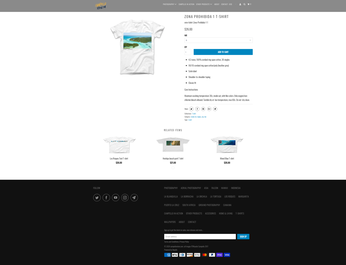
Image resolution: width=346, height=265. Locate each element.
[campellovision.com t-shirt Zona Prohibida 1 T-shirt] (137, 47)
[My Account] (240, 4)
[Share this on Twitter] (191, 109)
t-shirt (190, 119)
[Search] (244, 4)
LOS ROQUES (229, 196)
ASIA (206, 188)
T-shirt (194, 113)
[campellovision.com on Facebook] (107, 197)
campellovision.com (176, 246)
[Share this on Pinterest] (203, 109)
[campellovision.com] (107, 6)
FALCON (215, 188)
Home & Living (226, 213)
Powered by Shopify (170, 249)
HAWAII (224, 188)
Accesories (210, 213)
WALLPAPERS (170, 222)
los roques (198, 116)
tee (205, 116)
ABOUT (216, 4)
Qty (185, 47)
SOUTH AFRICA (189, 205)
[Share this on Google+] (209, 109)
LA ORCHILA (202, 196)
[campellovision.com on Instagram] (125, 197)
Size (185, 35)
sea (203, 116)
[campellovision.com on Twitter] (97, 197)
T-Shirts (240, 213)
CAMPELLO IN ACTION (186, 4)
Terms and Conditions (171, 241)
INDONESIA (236, 188)
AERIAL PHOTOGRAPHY (191, 188)
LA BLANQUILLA (171, 196)
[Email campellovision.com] (135, 197)
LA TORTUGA (215, 196)
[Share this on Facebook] (197, 109)
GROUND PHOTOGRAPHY (209, 205)
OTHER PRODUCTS (203, 4)
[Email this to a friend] (214, 109)
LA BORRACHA (187, 196)
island (192, 116)
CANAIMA (227, 205)
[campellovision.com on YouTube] (116, 197)
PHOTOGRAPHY (169, 4)
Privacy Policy (184, 241)
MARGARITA (243, 196)
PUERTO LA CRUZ (171, 205)
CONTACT (224, 4)
